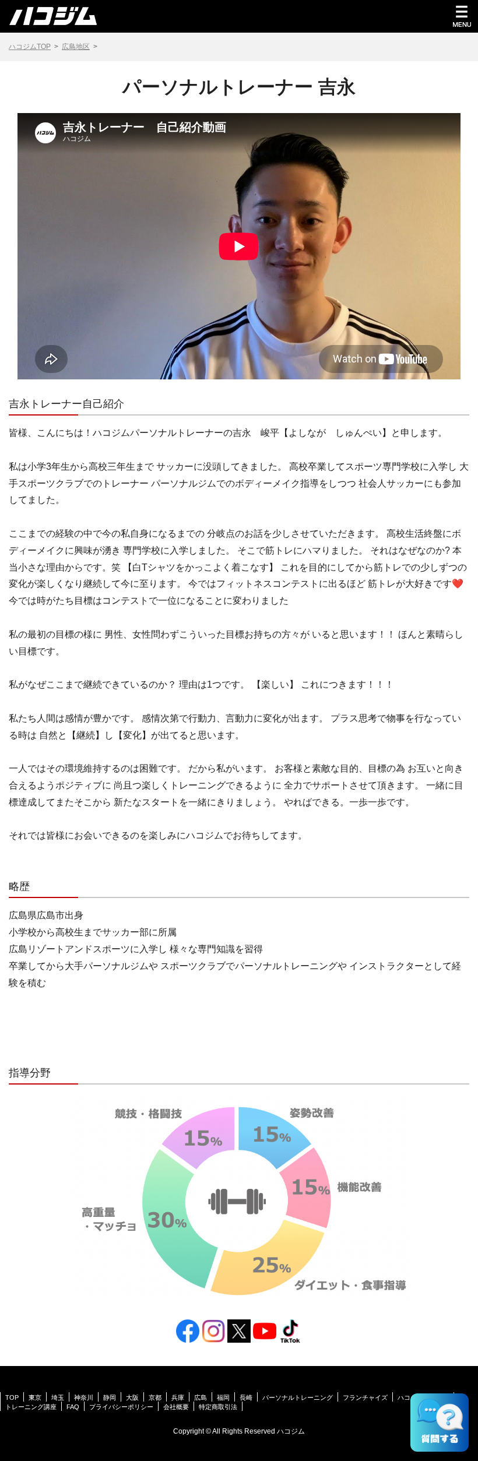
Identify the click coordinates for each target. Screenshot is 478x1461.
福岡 (223, 1397)
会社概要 (176, 1406)
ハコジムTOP (30, 47)
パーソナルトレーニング (297, 1397)
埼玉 (57, 1397)
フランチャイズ (365, 1397)
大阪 (132, 1397)
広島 (200, 1397)
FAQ (72, 1406)
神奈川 (83, 1397)
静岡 (109, 1397)
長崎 (246, 1397)
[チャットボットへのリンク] (439, 1422)
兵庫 (177, 1397)
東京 (35, 1397)
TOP (12, 1397)
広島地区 (76, 47)
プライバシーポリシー (121, 1406)
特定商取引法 (218, 1406)
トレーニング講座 (31, 1406)
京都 (155, 1397)
